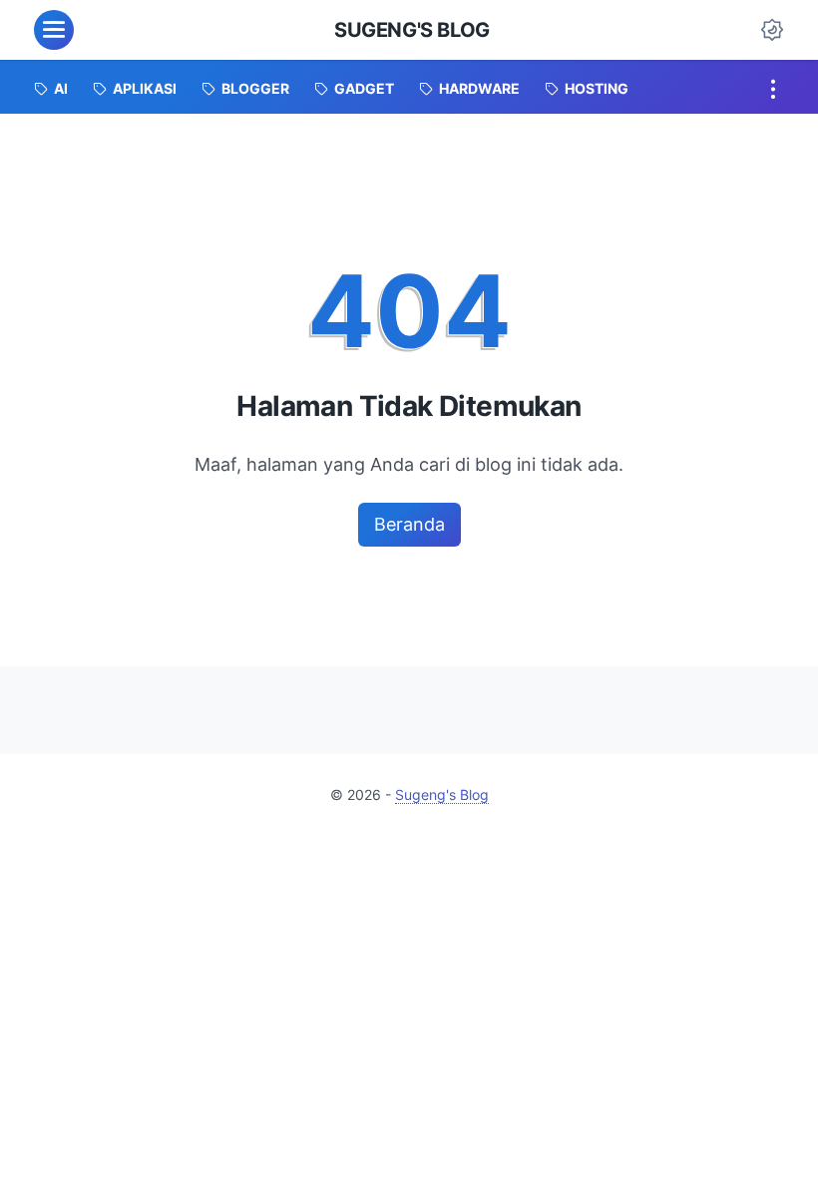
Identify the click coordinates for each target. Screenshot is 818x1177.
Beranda (409, 524)
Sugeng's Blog (412, 30)
